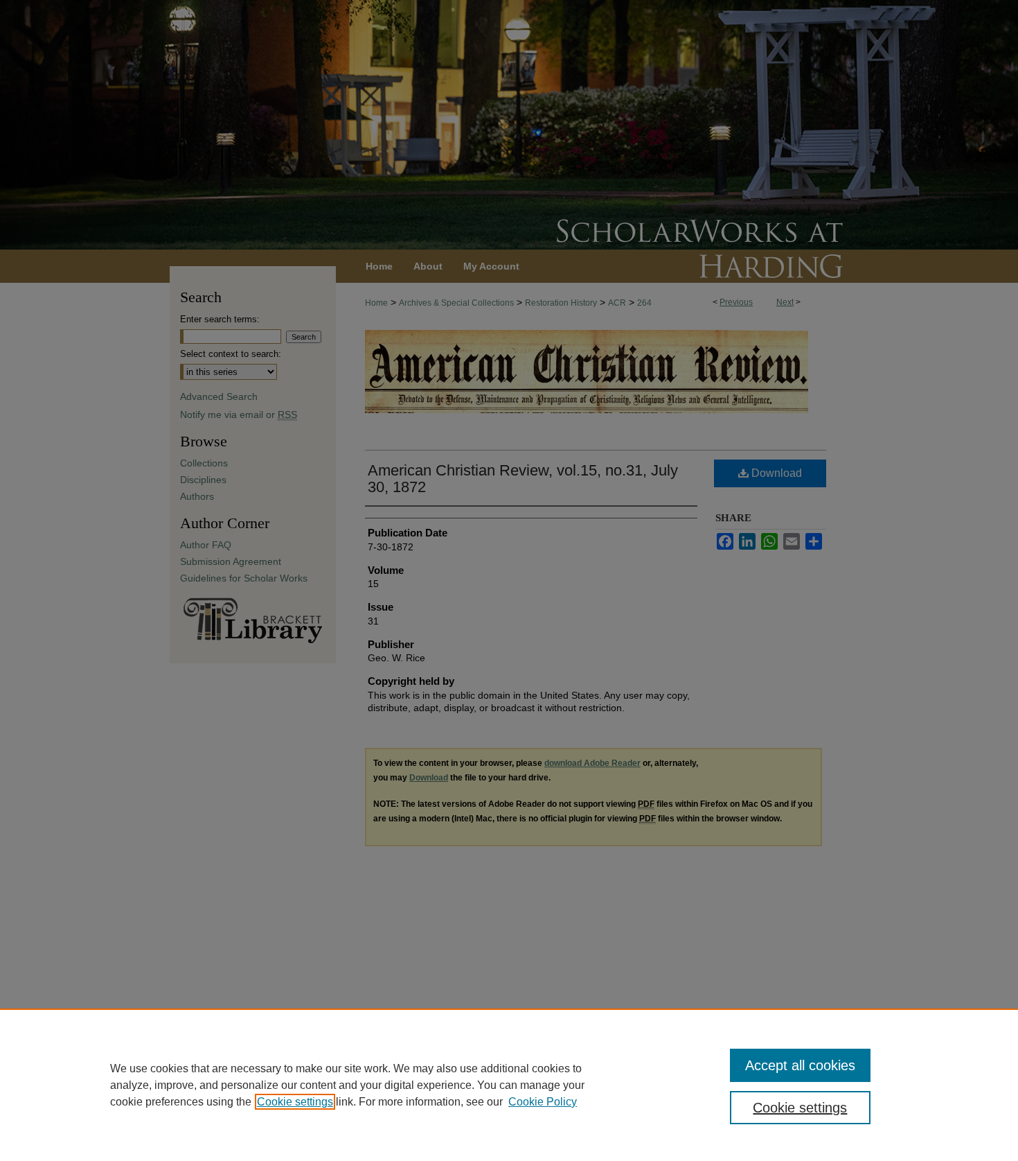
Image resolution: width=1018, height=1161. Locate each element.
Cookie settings (295, 1102)
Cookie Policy (542, 1102)
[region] (509, 1085)
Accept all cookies (800, 1065)
